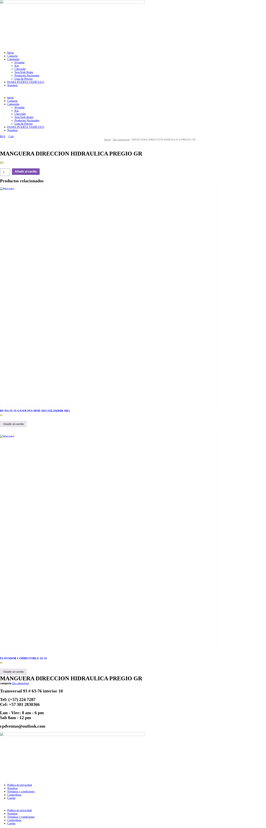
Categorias (13, 59)
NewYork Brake (23, 72)
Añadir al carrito (26, 171)
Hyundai (19, 62)
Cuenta (11, 798)
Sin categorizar (121, 139)
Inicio (10, 52)
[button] (108, 91)
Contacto (12, 55)
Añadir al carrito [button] (13, 424)
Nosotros (12, 85)
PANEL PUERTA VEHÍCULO (25, 82)
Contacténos (14, 794)
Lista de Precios (23, 78)
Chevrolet (20, 68)
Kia (16, 65)
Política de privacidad (19, 785)
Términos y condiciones (21, 791)
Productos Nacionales (26, 75)
